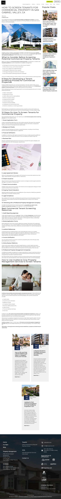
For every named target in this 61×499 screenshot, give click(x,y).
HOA (50, 4)
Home (5, 442)
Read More (17, 376)
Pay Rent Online (26, 446)
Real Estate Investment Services (11, 467)
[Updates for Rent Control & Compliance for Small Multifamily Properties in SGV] (30, 390)
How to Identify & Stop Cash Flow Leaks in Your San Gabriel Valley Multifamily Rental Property (50, 72)
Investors (33, 4)
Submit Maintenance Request (29, 444)
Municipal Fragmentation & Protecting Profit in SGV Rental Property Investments (50, 89)
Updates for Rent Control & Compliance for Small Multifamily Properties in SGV (49, 56)
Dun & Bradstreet (29, 215)
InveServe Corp (5, 17)
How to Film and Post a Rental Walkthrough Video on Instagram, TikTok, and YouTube (49, 24)
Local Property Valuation (9, 469)
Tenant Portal (57, 1)
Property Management (26, 4)
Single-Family (6, 456)
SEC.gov (18, 215)
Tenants (46, 4)
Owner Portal (49, 1)
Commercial (6, 458)
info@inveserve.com (49, 445)
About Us (38, 4)
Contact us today (5, 322)
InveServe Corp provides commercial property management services (16, 293)
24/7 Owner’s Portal (8, 466)
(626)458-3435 (47, 442)
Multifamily (6, 455)
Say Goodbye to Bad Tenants (10, 460)
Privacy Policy (30, 495)
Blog (54, 4)
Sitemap (50, 496)
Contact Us (57, 4)
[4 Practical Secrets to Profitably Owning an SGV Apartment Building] (40, 339)
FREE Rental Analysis (8, 453)
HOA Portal (25, 454)
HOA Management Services (29, 452)
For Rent (42, 4)
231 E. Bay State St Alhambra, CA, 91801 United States (51, 450)
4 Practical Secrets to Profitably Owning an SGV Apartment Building (49, 40)
